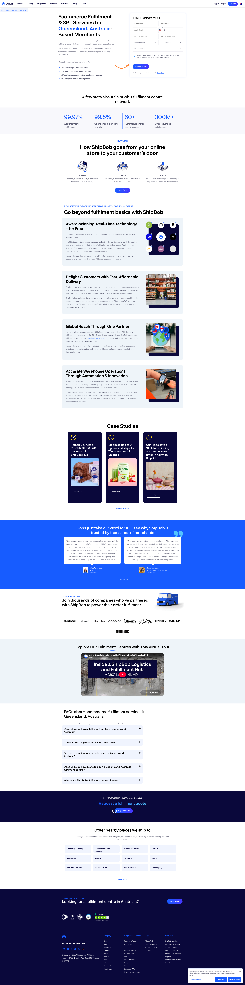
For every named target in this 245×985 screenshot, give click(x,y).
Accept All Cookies (234, 979)
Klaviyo (126, 966)
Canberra (128, 858)
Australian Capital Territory (102, 850)
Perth (154, 858)
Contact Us (107, 966)
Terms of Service (151, 944)
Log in (223, 4)
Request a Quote (122, 508)
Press (106, 953)
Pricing (30, 4)
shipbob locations (11, 10)
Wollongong (157, 867)
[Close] (240, 971)
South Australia (130, 867)
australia (23, 10)
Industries (65, 4)
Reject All (221, 979)
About (106, 944)
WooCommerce (130, 950)
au (2, 10)
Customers (54, 4)
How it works (122, 190)
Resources (84, 4)
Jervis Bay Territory (75, 849)
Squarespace (129, 953)
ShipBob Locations (171, 941)
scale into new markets (97, 338)
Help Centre (108, 969)
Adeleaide (71, 858)
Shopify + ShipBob (171, 963)
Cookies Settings (196, 979)
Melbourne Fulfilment (172, 944)
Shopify (126, 947)
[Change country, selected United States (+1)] (160, 29)
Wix (125, 956)
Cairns (98, 858)
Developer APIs (129, 969)
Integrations (41, 4)
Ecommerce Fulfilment (173, 959)
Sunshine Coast (101, 867)
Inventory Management (132, 972)
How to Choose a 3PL (173, 950)
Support (216, 4)
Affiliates (107, 963)
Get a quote (233, 3)
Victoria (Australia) (131, 849)
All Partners (128, 944)
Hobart (155, 849)
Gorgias (127, 963)
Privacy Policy (159, 57)
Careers (107, 950)
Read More (78, 491)
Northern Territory (74, 867)
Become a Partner (130, 941)
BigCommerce (129, 959)
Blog (75, 4)
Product (20, 4)
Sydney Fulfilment (171, 947)
